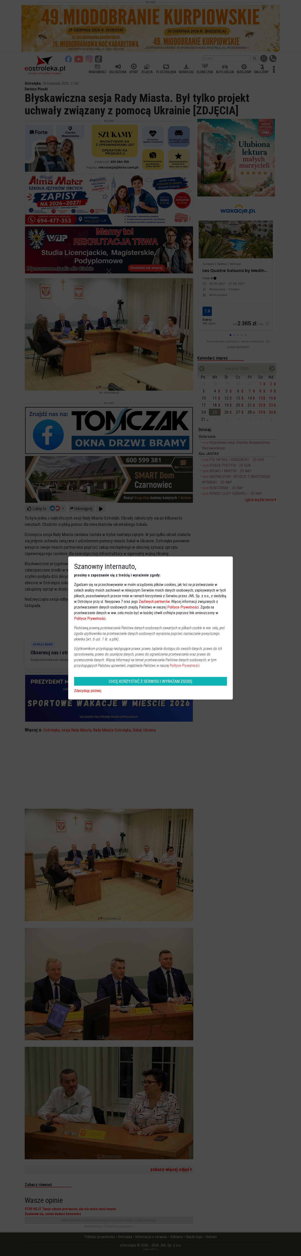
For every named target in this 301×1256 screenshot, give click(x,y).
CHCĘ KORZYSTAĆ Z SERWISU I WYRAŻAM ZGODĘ (150, 681)
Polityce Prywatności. (185, 665)
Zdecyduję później (87, 690)
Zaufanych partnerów (154, 601)
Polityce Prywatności (183, 607)
